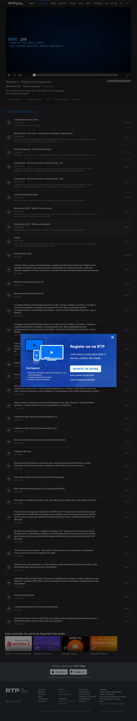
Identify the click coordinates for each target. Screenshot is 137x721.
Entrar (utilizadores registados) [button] (82, 379)
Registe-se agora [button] (85, 368)
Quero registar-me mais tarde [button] (82, 375)
